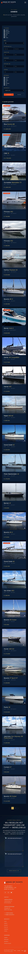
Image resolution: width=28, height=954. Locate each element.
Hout (6, 84)
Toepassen (8, 94)
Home (5, 921)
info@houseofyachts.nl (9, 914)
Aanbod (5, 923)
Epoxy (6, 78)
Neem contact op (14, 870)
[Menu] (25, 2)
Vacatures (6, 929)
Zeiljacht (7, 30)
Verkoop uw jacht (7, 943)
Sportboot (7, 33)
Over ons (6, 927)
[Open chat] (25, 951)
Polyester (7, 77)
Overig (6, 37)
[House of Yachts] (8, 2)
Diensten (6, 925)
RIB (6, 36)
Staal (6, 81)
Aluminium (7, 83)
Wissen (19, 94)
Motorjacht (7, 31)
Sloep (6, 34)
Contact (5, 930)
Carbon (6, 80)
